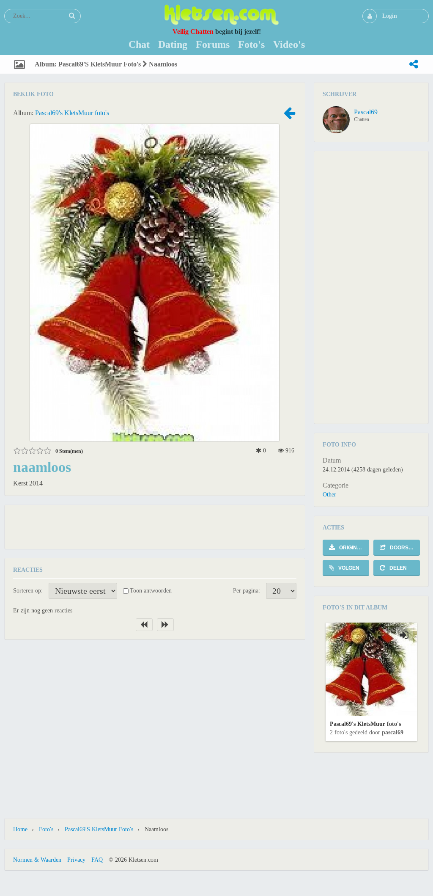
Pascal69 (366, 112)
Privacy (76, 860)
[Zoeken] (71, 15)
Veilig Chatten (193, 31)
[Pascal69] (336, 119)
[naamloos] (289, 116)
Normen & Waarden (37, 860)
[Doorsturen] (413, 64)
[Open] (404, 635)
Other (329, 494)
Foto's (46, 829)
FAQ (97, 860)
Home (20, 829)
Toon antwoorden (151, 590)
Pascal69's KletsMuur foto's (72, 112)
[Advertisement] (155, 526)
